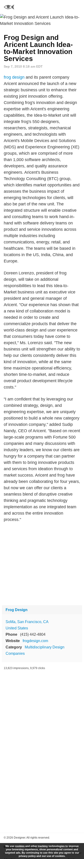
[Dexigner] (9, 8)
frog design (14, 77)
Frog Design (17, 610)
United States (17, 628)
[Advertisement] (42, 564)
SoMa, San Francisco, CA (27, 622)
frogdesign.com (35, 641)
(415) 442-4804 (33, 634)
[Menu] (77, 7)
